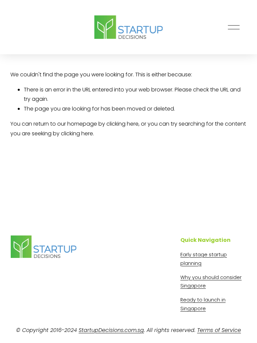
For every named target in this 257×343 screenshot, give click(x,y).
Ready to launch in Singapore (203, 304)
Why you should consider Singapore (211, 281)
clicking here (122, 124)
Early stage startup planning (203, 259)
